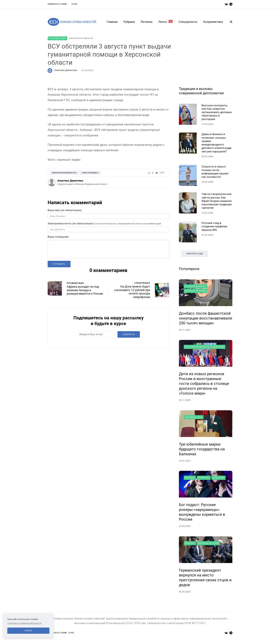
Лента (165, 21)
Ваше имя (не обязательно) (65, 210)
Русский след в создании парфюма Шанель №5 (214, 226)
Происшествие (57, 38)
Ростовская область (197, 347)
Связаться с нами (57, 4)
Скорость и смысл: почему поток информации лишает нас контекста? (215, 171)
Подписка (128, 334)
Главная (112, 21)
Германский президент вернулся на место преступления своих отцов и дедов (205, 577)
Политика (203, 478)
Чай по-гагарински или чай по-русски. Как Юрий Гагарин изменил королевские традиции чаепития (217, 200)
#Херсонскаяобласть (64, 173)
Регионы (146, 21)
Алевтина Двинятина (65, 70)
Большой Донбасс (195, 286)
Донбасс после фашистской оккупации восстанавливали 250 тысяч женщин (205, 318)
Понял (28, 631)
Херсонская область (81, 38)
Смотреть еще (194, 254)
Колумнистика (213, 21)
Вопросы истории (195, 291)
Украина (190, 478)
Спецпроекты (188, 21)
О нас (74, 4)
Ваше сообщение (58, 236)
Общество (218, 347)
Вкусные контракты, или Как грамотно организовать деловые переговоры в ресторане (217, 112)
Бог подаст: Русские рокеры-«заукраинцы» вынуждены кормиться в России (202, 512)
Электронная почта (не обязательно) (70, 223)
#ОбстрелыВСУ (90, 173)
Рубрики (129, 21)
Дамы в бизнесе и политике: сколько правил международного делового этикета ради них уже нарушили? (216, 143)
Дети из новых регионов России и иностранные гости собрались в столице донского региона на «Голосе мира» (204, 384)
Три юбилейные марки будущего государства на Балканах (202, 449)
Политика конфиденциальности (24, 623)
